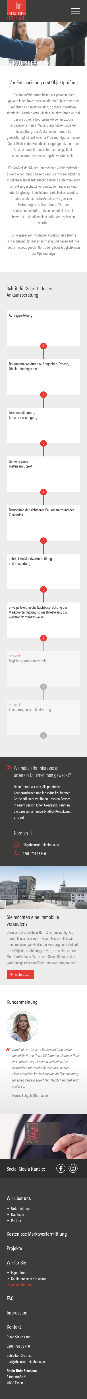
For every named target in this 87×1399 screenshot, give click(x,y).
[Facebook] (60, 1168)
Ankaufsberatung (22, 1284)
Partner (16, 1220)
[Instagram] (72, 1168)
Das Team (17, 1214)
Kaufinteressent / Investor (28, 1278)
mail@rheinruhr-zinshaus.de (26, 1361)
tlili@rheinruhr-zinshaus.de (41, 844)
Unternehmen (20, 1208)
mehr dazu (22, 974)
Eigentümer (19, 1272)
